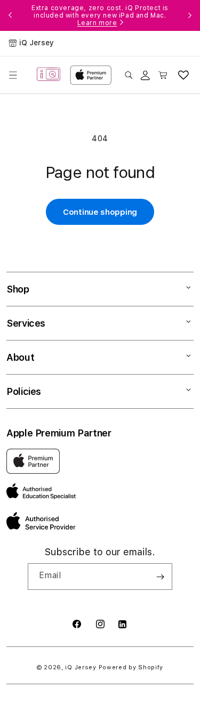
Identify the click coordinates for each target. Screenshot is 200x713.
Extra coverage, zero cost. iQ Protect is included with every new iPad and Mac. (100, 15)
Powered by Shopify (131, 667)
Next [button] (190, 15)
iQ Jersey (80, 667)
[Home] (48, 75)
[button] (12, 75)
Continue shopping (100, 212)
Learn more (97, 23)
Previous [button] (10, 15)
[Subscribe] (160, 576)
